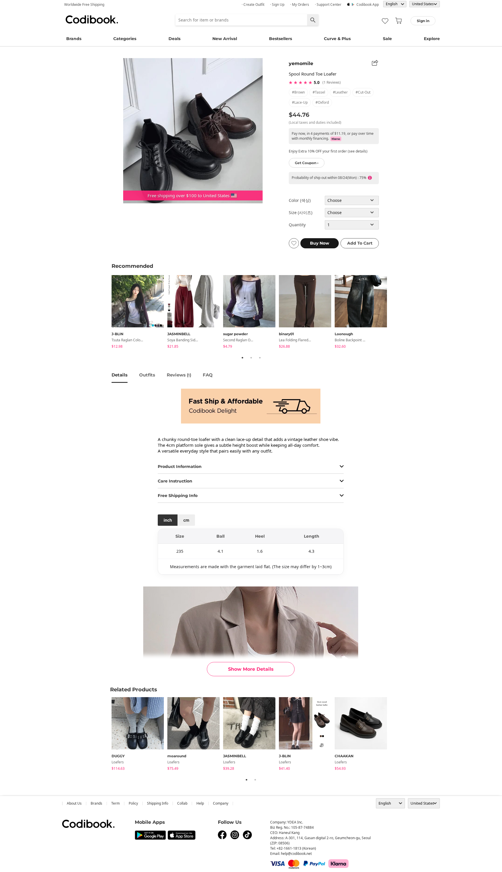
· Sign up (277, 4)
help (200, 803)
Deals (174, 38)
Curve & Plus (337, 38)
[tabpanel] (139, 312)
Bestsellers (280, 38)
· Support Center (328, 4)
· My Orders (299, 4)
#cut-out (363, 92)
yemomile (301, 63)
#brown (298, 92)
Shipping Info (157, 803)
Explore (432, 38)
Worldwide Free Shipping (84, 4)
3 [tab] (260, 357)
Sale (387, 38)
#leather (340, 92)
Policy (133, 803)
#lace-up (300, 102)
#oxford (322, 102)
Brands (73, 38)
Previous (107, 312)
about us (74, 803)
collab (182, 803)
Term (115, 803)
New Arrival (224, 38)
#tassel (319, 92)
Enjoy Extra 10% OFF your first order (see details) (328, 151)
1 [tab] (242, 357)
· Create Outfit (253, 4)
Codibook (92, 19)
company (220, 803)
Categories (124, 38)
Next (395, 312)
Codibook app (367, 4)
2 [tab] (251, 357)
